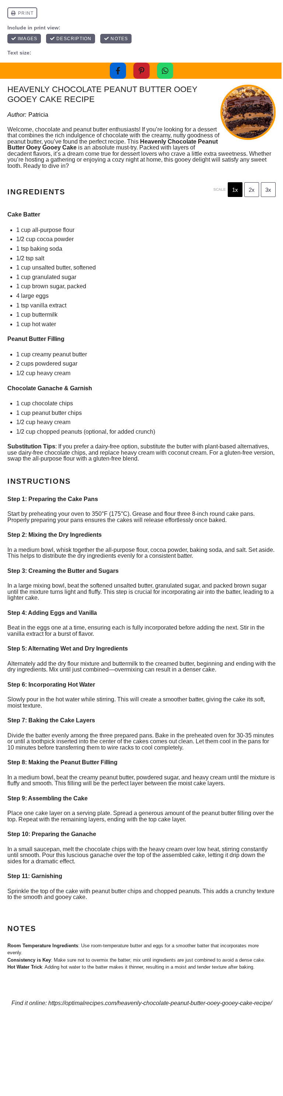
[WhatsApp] (165, 71)
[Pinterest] (141, 71)
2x (252, 190)
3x (268, 190)
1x (235, 190)
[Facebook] (118, 71)
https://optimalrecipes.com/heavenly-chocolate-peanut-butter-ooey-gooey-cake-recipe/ (160, 1003)
